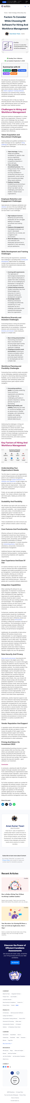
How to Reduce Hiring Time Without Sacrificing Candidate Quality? (13, 895)
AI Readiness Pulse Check (14, 1027)
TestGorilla (12, 1037)
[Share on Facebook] (10, 804)
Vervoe (19, 1034)
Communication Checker (8, 1024)
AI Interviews (6, 1012)
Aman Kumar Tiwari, (15, 33)
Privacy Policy (6, 860)
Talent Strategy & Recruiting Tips (17, 12)
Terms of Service (15, 1097)
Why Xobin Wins (7, 1043)
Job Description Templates (19, 1056)
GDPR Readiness (11, 1092)
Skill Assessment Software (17, 1012)
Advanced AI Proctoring (8, 1021)
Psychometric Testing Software (10, 1018)
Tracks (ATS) (22, 1018)
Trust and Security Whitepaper (11, 1094)
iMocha (4, 1040)
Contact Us (19, 1002)
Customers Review (7, 999)
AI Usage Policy (19, 1092)
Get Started (15, 962)
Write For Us (5, 1059)
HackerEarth (5, 1034)
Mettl (18, 1037)
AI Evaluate (18, 1024)
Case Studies (13, 996)
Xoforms (5, 1027)
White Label (18, 1021)
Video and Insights (19, 1050)
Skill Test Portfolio (12, 1053)
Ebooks (4, 1053)
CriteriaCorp (5, 1037)
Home (5, 12)
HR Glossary (5, 1050)
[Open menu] (28, 6)
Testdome (23, 1037)
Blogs (11, 1050)
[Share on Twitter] (6, 804)
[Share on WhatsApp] (14, 804)
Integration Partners (16, 993)
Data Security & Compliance (9, 1002)
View (27, 1)
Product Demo (6, 1005)
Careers (14, 1005)
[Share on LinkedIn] (2, 804)
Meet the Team (6, 993)
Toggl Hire (10, 1040)
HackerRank (13, 1034)
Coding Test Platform (7, 1015)
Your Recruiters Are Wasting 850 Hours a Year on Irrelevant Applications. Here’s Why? (14, 926)
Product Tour (6, 996)
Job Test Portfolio (7, 1056)
